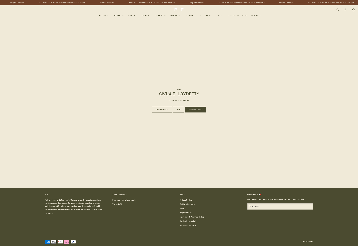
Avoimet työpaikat (188, 221)
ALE (220, 16)
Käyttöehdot (186, 212)
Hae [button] (178, 109)
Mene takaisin (162, 109)
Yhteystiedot (186, 200)
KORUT (189, 16)
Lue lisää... (49, 213)
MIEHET (145, 16)
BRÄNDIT (117, 16)
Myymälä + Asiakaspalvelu (124, 200)
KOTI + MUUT (206, 16)
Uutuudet (103, 16)
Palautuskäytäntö (188, 225)
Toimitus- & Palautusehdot (192, 217)
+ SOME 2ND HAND (237, 16)
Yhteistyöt (117, 204)
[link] (345, 9)
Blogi (182, 208)
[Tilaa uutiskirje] (310, 206)
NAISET (131, 16)
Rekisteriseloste (187, 204)
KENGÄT (159, 16)
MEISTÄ (254, 16)
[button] (338, 9)
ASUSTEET (175, 16)
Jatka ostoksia (195, 109)
